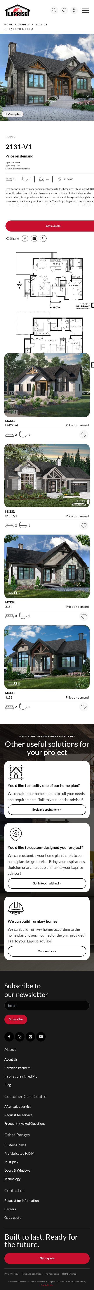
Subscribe (16, 1019)
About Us (11, 1059)
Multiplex (11, 1162)
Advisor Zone (52, 1273)
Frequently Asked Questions (24, 1123)
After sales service (17, 1106)
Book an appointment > (47, 809)
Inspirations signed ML (20, 1076)
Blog (7, 1085)
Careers (10, 1209)
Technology (12, 1179)
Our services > (47, 951)
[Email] (34, 238)
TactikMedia (47, 1285)
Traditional (15, 162)
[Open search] (54, 10)
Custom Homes (15, 1145)
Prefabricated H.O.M (19, 1153)
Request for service (18, 1115)
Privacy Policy (11, 1273)
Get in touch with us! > (47, 883)
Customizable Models (20, 168)
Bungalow (15, 165)
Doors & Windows (17, 1170)
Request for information (21, 1200)
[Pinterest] (43, 238)
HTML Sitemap (69, 1273)
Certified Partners (17, 1068)
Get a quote (12, 1217)
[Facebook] (25, 238)
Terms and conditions (31, 1273)
